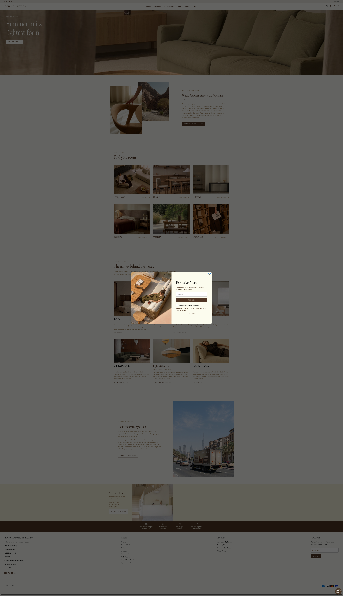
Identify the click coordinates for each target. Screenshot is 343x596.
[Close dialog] (209, 274)
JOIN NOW (191, 300)
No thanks (192, 313)
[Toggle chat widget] (338, 591)
